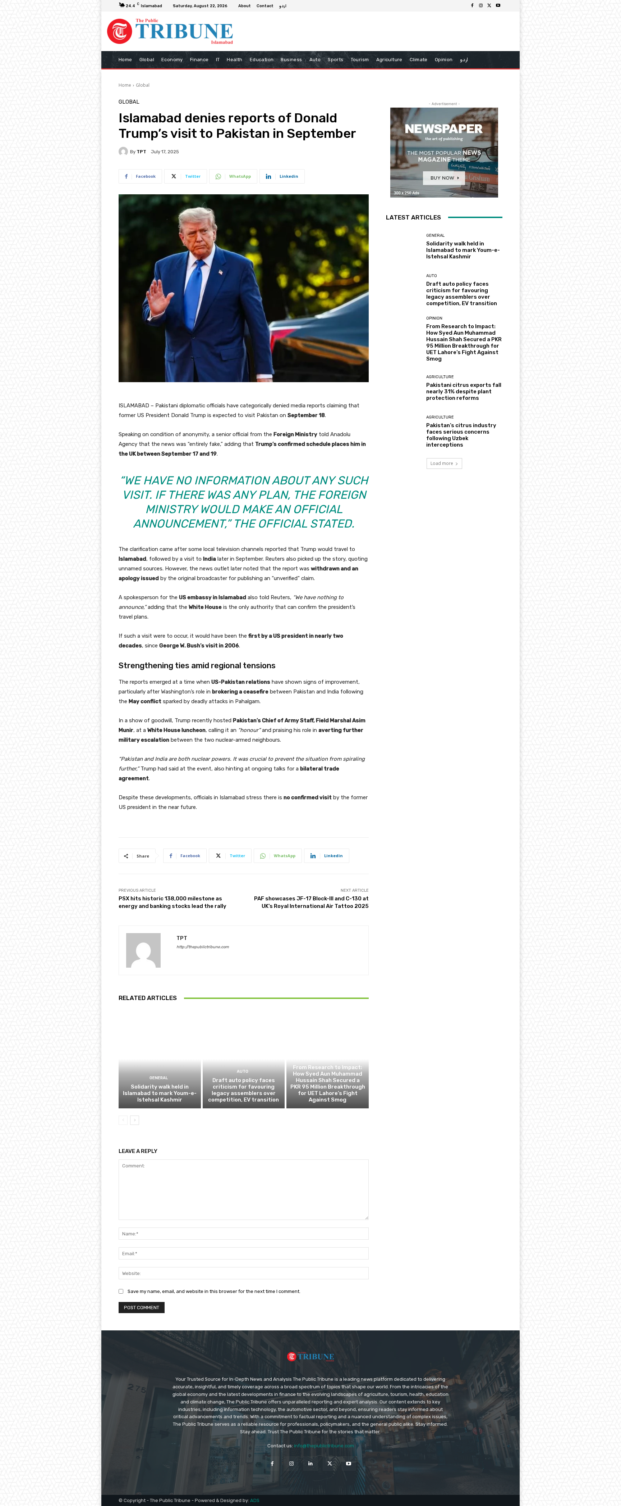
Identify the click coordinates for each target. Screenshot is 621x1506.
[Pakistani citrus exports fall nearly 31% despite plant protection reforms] (403, 388)
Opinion (326, 1058)
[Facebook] (472, 5)
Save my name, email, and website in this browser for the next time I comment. (214, 1291)
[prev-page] (123, 1120)
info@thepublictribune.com (324, 1445)
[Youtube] (498, 5)
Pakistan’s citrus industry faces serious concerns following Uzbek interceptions (461, 435)
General (159, 1078)
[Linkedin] (310, 1463)
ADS (254, 1500)
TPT (141, 151)
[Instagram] (481, 5)
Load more (442, 463)
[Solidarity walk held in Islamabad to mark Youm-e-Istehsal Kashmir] (160, 1059)
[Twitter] (489, 5)
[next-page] (134, 1120)
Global (143, 85)
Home (125, 85)
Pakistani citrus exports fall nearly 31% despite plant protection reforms (463, 391)
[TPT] (124, 151)
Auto (242, 1071)
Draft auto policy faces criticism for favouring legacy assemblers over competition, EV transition (243, 1090)
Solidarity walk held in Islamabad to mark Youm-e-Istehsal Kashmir (160, 1093)
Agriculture (440, 377)
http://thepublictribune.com (202, 947)
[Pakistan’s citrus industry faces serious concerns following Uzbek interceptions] (403, 431)
